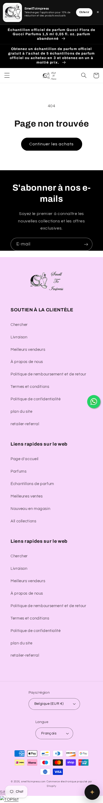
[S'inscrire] (86, 244)
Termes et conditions (30, 387)
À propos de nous (27, 362)
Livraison (19, 337)
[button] (7, 75)
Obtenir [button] (84, 12)
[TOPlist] (9, 799)
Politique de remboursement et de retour (48, 374)
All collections (23, 521)
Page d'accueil (25, 459)
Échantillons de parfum (32, 484)
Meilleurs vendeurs (28, 350)
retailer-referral (25, 424)
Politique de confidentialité (36, 399)
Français (49, 733)
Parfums (18, 471)
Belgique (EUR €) (49, 704)
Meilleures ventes (27, 496)
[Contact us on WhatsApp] (93, 401)
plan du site (21, 412)
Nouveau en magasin (30, 509)
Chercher (19, 325)
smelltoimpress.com (33, 781)
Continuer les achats (51, 144)
